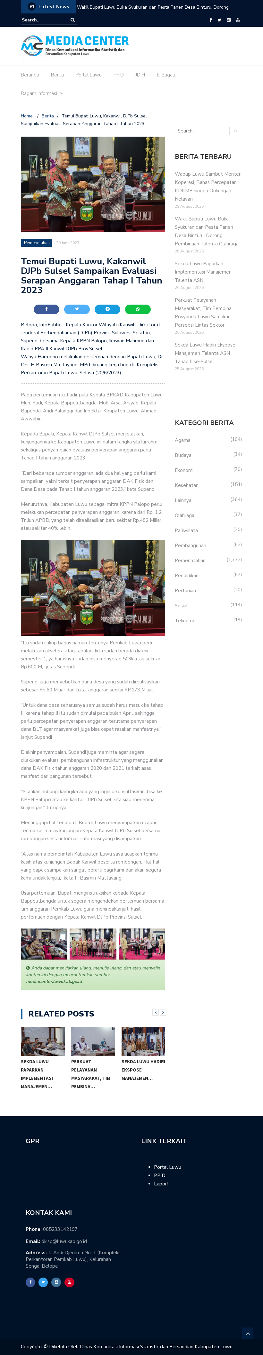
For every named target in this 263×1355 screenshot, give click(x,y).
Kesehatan (187, 485)
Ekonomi (184, 470)
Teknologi (186, 621)
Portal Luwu (89, 75)
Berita (57, 75)
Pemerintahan (37, 243)
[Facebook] (210, 20)
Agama (183, 440)
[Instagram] (229, 20)
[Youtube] (238, 20)
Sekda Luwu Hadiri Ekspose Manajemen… (93, 1069)
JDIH (140, 75)
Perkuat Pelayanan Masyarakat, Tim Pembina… (40, 1073)
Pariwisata (186, 530)
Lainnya (183, 500)
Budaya (183, 455)
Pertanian (185, 590)
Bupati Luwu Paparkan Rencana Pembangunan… (141, 1073)
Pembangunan (190, 545)
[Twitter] (219, 20)
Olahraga (184, 515)
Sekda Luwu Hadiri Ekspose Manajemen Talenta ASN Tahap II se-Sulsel (205, 353)
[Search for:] (41, 20)
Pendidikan (187, 575)
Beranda (30, 75)
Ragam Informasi (39, 93)
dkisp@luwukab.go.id (64, 1241)
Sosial (181, 605)
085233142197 (60, 1229)
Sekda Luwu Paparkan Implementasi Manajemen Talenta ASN (140, 7)
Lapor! (161, 1184)
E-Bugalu (166, 75)
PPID (119, 75)
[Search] (72, 20)
